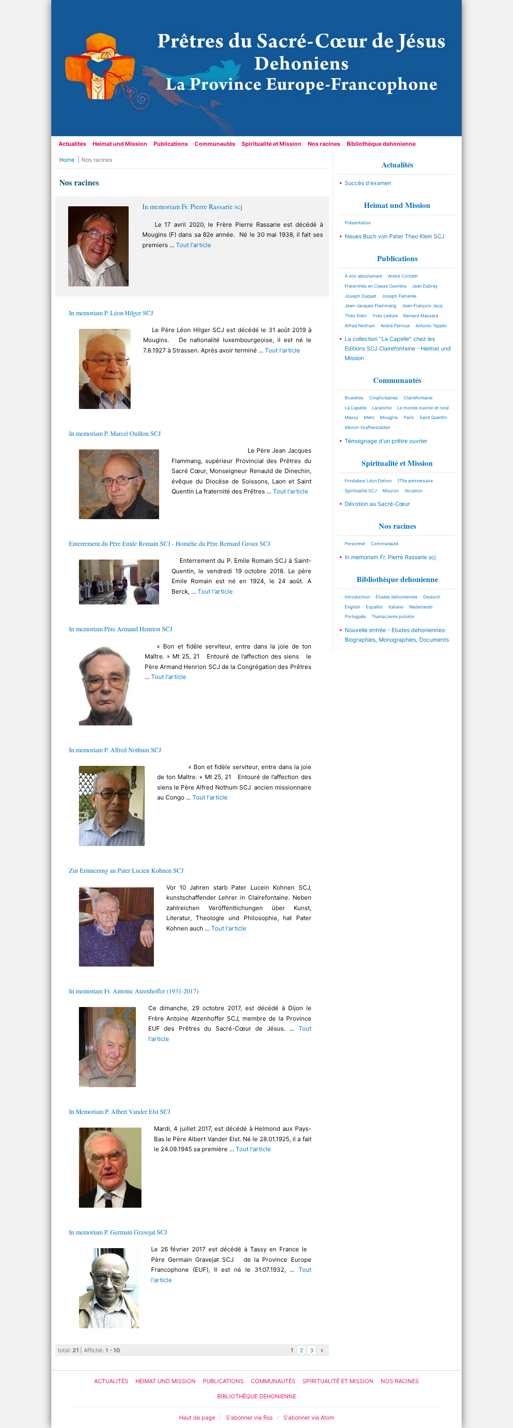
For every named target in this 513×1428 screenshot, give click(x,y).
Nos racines (397, 525)
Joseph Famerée (399, 296)
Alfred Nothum (360, 325)
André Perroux (395, 325)
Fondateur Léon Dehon (368, 480)
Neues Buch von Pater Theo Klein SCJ (394, 236)
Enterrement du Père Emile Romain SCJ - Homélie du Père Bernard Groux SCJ (169, 543)
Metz (369, 417)
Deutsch (431, 597)
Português (355, 616)
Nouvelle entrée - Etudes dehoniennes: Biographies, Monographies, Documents (397, 634)
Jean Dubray (425, 286)
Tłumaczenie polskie (393, 616)
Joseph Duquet (360, 296)
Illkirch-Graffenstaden (367, 427)
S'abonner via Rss (249, 1417)
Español (374, 607)
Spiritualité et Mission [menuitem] (271, 143)
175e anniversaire (415, 480)
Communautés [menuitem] (214, 143)
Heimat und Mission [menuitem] (120, 143)
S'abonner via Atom (308, 1417)
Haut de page (197, 1417)
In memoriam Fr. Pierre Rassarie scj (192, 206)
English (352, 607)
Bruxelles (354, 398)
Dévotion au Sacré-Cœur (377, 503)
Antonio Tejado (431, 325)
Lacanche (382, 408)
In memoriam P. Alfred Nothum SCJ (115, 749)
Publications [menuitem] (170, 143)
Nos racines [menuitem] (324, 143)
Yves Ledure (385, 315)
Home (67, 159)
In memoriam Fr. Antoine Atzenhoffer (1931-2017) (133, 991)
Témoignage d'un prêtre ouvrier (386, 440)
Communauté (384, 543)
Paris (409, 417)
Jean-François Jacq (422, 305)
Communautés (397, 380)
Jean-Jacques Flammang (370, 305)
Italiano (396, 607)
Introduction (357, 597)
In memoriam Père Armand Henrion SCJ (120, 628)
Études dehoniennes (397, 597)
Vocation (413, 490)
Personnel (355, 543)
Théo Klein (356, 315)
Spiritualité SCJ (361, 490)
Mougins (389, 417)
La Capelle (355, 408)
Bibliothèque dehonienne (397, 579)
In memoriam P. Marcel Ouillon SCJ (115, 433)
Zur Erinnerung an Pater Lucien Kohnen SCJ (126, 870)
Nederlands (421, 607)
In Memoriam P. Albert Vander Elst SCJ (119, 1111)
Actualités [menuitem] (72, 143)
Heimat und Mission (397, 204)
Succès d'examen (368, 182)
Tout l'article (193, 245)
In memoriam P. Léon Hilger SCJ (111, 312)
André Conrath (403, 276)
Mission (390, 490)
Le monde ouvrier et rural (423, 408)
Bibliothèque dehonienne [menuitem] (381, 143)
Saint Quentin (433, 417)
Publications (397, 258)
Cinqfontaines (383, 398)
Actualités (397, 164)
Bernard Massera (420, 315)
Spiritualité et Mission (397, 462)
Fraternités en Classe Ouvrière (375, 286)
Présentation (358, 223)
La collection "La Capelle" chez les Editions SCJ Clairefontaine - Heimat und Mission (398, 348)
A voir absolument (363, 276)
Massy (351, 417)
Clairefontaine (418, 398)
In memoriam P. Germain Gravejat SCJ (118, 1232)
